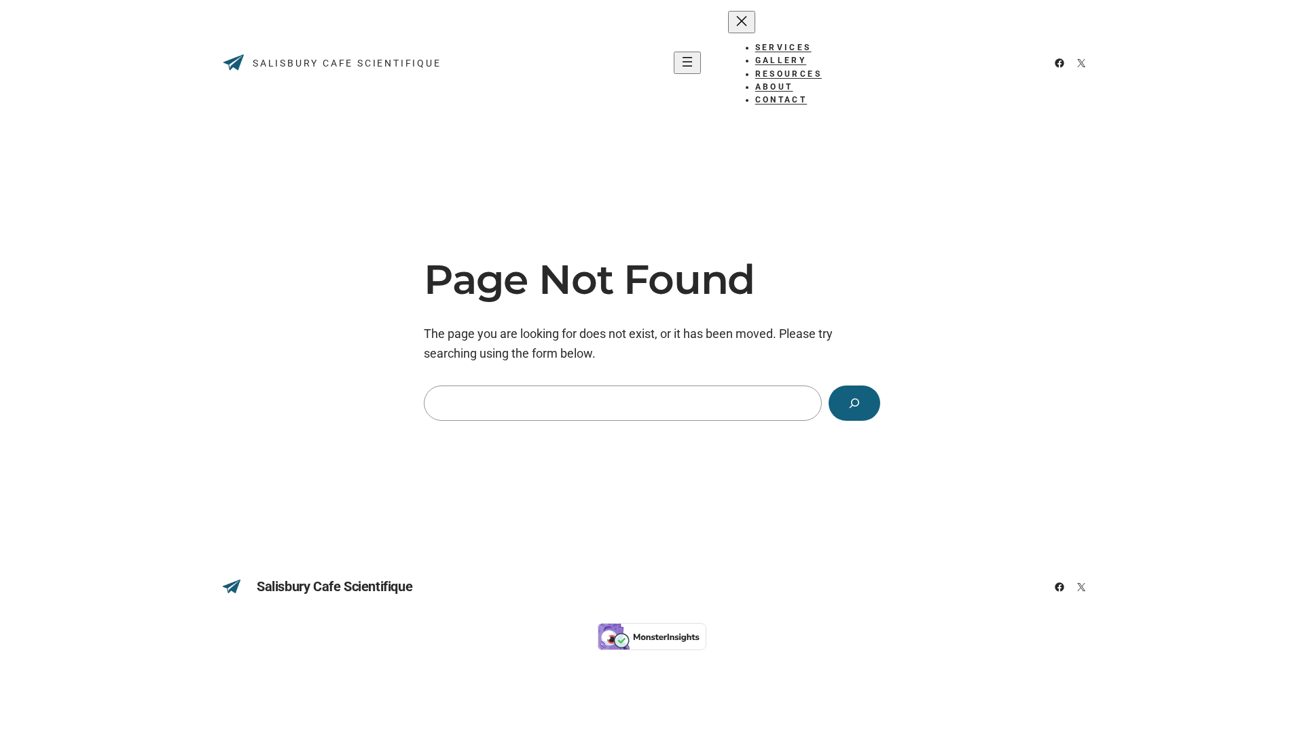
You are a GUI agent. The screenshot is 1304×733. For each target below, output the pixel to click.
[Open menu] (687, 63)
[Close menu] (741, 22)
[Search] (854, 403)
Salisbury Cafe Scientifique (347, 63)
